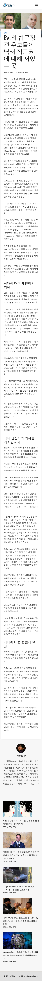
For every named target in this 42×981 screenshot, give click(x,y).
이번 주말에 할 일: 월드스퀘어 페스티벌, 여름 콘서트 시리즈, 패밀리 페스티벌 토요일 (20, 921)
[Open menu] (36, 4)
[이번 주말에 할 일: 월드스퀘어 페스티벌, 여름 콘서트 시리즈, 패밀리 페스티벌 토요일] (21, 906)
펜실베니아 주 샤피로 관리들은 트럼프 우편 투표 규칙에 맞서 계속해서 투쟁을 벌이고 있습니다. (21, 855)
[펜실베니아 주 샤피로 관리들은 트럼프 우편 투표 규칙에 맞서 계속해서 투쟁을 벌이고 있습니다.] (21, 840)
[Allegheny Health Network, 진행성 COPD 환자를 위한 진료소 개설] (21, 875)
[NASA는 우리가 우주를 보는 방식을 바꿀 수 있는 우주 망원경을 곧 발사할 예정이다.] (21, 940)
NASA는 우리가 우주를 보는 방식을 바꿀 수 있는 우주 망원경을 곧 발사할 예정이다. (20, 955)
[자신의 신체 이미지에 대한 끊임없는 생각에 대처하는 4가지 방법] (21, 809)
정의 (5, 33)
